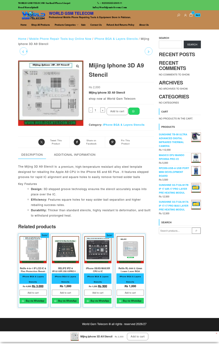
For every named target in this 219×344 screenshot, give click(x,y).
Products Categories (65, 24)
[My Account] (185, 15)
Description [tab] (32, 154)
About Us (144, 24)
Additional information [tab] (75, 154)
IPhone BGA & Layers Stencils (116, 38)
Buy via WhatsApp (34, 300)
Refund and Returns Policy (120, 24)
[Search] (178, 15)
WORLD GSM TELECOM (71, 13)
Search (164, 38)
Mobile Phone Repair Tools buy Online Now (60, 38)
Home (23, 24)
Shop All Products (40, 24)
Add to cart (117, 111)
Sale (83, 24)
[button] (77, 66)
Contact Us (96, 24)
